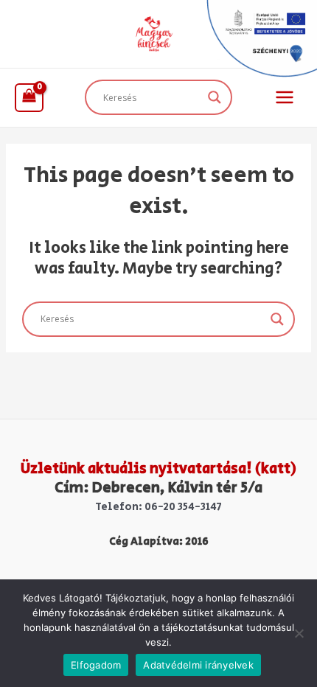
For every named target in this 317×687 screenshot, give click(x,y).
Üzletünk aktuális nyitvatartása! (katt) (158, 469)
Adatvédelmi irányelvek (198, 665)
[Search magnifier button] (214, 97)
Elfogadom (96, 665)
